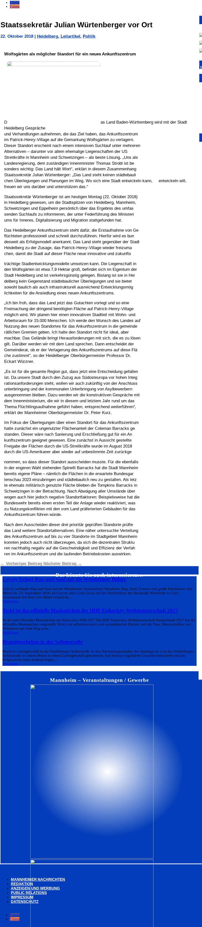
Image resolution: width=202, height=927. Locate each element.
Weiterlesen (10, 601)
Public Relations (29, 893)
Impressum (22, 897)
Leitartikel (70, 36)
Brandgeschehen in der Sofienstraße (42, 642)
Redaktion (22, 884)
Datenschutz (24, 901)
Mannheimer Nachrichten (38, 879)
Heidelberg (47, 36)
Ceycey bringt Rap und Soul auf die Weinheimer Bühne (64, 579)
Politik (89, 36)
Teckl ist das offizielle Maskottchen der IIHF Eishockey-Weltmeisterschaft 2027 (90, 610)
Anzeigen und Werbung (35, 888)
